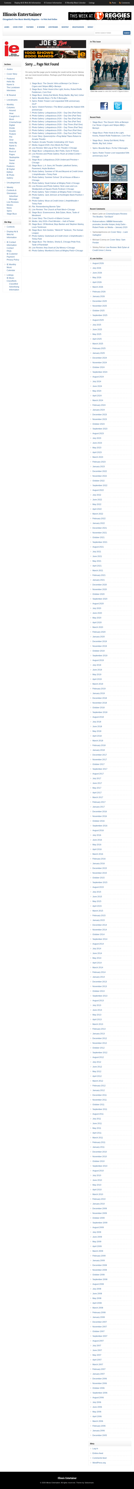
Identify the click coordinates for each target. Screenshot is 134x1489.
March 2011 (97, 1138)
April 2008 (97, 1303)
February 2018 (99, 745)
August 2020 (98, 603)
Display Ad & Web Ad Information (28, 2)
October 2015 (98, 878)
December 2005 (99, 1435)
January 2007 (98, 1374)
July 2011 (96, 1119)
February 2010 (99, 1199)
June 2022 (97, 500)
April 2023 (97, 452)
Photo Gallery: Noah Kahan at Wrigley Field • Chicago (56, 183)
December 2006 (99, 1379)
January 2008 (98, 1317)
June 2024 (97, 386)
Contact (10, 248)
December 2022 (99, 471)
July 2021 (96, 551)
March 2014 (97, 967)
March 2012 (97, 1081)
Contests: (7, 2)
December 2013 (99, 982)
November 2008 (99, 1270)
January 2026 (98, 296)
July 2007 (96, 1345)
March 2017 (97, 797)
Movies (10, 205)
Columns (11, 107)
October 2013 (98, 991)
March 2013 (97, 1024)
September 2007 (99, 1336)
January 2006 (98, 1431)
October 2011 (98, 1104)
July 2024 (96, 381)
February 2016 (99, 859)
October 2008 (98, 1275)
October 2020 (98, 594)
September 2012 (99, 1052)
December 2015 (99, 868)
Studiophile (14, 157)
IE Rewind (41, 27)
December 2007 (99, 1322)
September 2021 (99, 542)
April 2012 (97, 1076)
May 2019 (96, 674)
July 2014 (96, 948)
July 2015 (96, 892)
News (9, 208)
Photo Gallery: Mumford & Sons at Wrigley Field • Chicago (57, 250)
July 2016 (96, 835)
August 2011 (98, 1114)
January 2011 (98, 1147)
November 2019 (99, 646)
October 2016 (98, 821)
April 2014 (97, 963)
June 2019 (97, 670)
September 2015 (99, 882)
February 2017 (99, 802)
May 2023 (96, 448)
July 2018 (96, 722)
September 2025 (99, 315)
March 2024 (97, 400)
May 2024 (96, 391)
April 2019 (97, 679)
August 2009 (98, 1227)
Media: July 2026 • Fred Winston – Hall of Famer (53, 221)
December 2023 (99, 414)
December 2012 (99, 1038)
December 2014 (99, 925)
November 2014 (99, 930)
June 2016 (97, 840)
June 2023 (97, 443)
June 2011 (97, 1123)
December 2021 (99, 528)
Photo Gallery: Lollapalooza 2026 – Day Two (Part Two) (56, 121)
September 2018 (99, 712)
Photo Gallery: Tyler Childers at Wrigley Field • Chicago (56, 192)
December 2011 (99, 1095)
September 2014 (99, 939)
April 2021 (97, 566)
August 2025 (98, 320)
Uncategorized (78, 27)
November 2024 (99, 362)
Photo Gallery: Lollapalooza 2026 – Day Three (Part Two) (57, 127)
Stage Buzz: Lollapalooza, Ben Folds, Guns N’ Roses (55, 151)
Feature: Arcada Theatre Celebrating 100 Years (53, 142)
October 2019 (98, 651)
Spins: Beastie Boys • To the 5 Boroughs (49, 98)
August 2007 (98, 1341)
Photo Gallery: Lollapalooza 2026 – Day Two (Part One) (56, 118)
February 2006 (99, 1426)
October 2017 (98, 764)
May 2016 (96, 845)
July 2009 (96, 1232)
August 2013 (98, 1000)
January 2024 (98, 410)
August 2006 (98, 1397)
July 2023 (96, 438)
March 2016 (97, 854)
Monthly (65, 27)
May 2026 (96, 277)
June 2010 (97, 1180)
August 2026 (98, 263)
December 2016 (99, 811)
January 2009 (98, 1260)
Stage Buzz (12, 214)
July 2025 (96, 325)
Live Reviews (13, 202)
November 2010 (99, 1156)
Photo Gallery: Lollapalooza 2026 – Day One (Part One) (56, 113)
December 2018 (99, 698)
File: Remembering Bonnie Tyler (46, 206)
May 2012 (96, 1071)
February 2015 (99, 915)
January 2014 (98, 977)
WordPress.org (99, 1463)
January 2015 (98, 920)
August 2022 (98, 490)
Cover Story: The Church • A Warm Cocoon (51, 218)
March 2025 (97, 344)
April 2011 (96, 1133)
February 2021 (99, 575)
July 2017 (96, 778)
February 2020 (99, 632)
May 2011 (96, 1128)
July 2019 (96, 665)
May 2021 (96, 561)
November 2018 (99, 703)
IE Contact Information (53, 2)
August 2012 (98, 1057)
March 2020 (97, 627)
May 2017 (96, 788)
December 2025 (99, 301)
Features (11, 166)
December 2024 (99, 358)
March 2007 (97, 1364)
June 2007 (97, 1350)
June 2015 (97, 896)
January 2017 (98, 807)
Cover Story (18, 27)
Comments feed (99, 1458)
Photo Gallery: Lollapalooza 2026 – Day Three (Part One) (57, 124)
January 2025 (98, 353)
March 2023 (97, 457)
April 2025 (97, 339)
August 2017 (98, 774)
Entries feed (97, 1453)
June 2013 (97, 1010)
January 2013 (98, 1034)
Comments (126, 2)
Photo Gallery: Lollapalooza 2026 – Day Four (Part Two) (56, 133)
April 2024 (97, 396)
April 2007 (97, 1360)
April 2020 (97, 622)
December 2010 (99, 1152)
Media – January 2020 (117, 227)
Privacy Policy (13, 260)
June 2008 (97, 1293)
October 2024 (98, 367)
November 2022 (99, 476)
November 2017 (99, 759)
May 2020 (96, 618)
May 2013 (96, 1015)
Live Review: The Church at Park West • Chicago (53, 209)
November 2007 (99, 1327)
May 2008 (96, 1298)
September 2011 (99, 1109)
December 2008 (99, 1265)
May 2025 (96, 334)
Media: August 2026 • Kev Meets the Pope (50, 145)
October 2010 (98, 1161)
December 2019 (99, 641)
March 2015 (97, 911)
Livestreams (53, 27)
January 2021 (98, 580)
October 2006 (98, 1388)
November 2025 (99, 306)
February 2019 (99, 689)
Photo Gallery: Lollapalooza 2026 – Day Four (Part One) (57, 130)
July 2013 (96, 1005)
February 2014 (99, 972)
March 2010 (97, 1194)
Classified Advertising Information (14, 287)
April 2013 (97, 1019)
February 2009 (99, 1256)
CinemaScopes (16, 122)
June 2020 (97, 613)
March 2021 (97, 570)
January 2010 (98, 1204)
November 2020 (99, 589)
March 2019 (97, 684)
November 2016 (99, 816)
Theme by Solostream (85, 1483)
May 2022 (96, 504)
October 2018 (98, 707)
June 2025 (97, 329)
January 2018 (98, 750)
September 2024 (99, 372)
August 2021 (98, 547)
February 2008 (99, 1312)
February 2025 (99, 348)
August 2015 (98, 887)
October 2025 (98, 310)
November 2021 (99, 533)
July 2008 (96, 1289)
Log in (95, 1448)
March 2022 (97, 514)
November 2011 (99, 1100)
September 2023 (99, 429)
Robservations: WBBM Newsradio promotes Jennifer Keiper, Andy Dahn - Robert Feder (109, 224)
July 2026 (96, 268)
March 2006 (97, 1421)
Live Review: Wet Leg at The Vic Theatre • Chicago (54, 148)
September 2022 (99, 485)
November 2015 (99, 873)
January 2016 (98, 863)
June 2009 (97, 1237)
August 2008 (98, 1284)
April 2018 (97, 736)
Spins (9, 211)
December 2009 (99, 1208)
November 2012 (99, 1043)
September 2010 (99, 1166)
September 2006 (99, 1393)
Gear (11, 140)
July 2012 (96, 1062)
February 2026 (99, 292)
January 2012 (98, 1090)
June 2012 (97, 1067)
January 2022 (98, 523)
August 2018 (98, 717)
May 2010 (96, 1185)
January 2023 (98, 466)
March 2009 (97, 1251)
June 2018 (97, 726)
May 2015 (96, 901)
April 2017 (97, 793)
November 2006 (99, 1383)
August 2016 (98, 830)
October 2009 (98, 1218)
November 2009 (99, 1213)
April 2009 (97, 1246)
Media (12, 148)
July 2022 (96, 495)
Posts (114, 2)
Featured (30, 27)
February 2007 (99, 1369)
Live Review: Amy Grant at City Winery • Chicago (53, 248)
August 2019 (98, 660)
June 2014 (97, 953)
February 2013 (99, 1029)
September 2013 (99, 996)
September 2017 (99, 769)
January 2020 (98, 637)
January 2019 (98, 693)
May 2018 (96, 731)
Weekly (90, 27)
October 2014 (98, 934)
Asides (6, 27)
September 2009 (99, 1223)
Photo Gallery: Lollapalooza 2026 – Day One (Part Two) (56, 116)
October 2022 (98, 481)
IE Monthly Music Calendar (75, 2)
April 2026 (97, 282)
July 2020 (96, 608)
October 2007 (98, 1331)
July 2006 (96, 1402)
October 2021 (98, 537)
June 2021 (97, 556)
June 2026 (97, 273)
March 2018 (97, 741)
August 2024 (98, 377)
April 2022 (97, 509)
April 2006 (97, 1416)
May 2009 (96, 1241)
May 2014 (96, 958)
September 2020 (99, 599)
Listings (91, 2)
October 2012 (98, 1048)
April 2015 (97, 906)
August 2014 (98, 944)
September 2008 (99, 1279)
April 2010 (97, 1189)
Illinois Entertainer (22, 14)
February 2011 (98, 1142)
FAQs (9, 251)
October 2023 (98, 424)
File (10, 137)
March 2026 (97, 287)
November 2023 (99, 419)
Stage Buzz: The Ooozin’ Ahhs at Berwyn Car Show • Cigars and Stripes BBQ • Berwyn (110, 125)
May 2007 (96, 1355)
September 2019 (99, 655)
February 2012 (99, 1086)
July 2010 (96, 1175)
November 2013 (99, 986)
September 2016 (99, 826)
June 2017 (97, 783)
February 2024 (99, 405)
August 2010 (98, 1171)
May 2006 (96, 1412)
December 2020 (99, 585)
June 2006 (97, 1407)
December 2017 (99, 755)
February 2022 (99, 518)
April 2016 (97, 849)
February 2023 (99, 462)
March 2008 (97, 1308)
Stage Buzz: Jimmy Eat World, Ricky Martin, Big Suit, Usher (58, 95)
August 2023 (98, 433)
